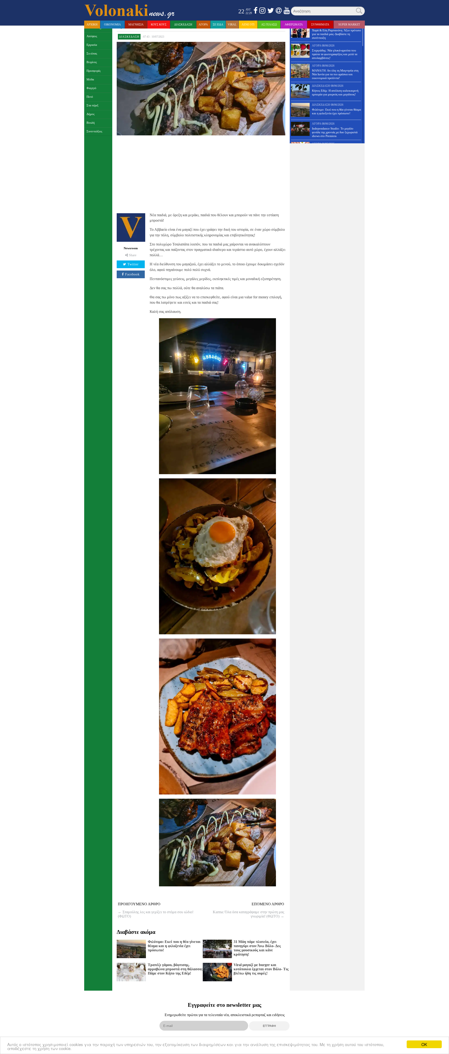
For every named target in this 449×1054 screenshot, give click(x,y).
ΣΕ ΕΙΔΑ (218, 24)
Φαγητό (91, 88)
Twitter (133, 264)
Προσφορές (94, 70)
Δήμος (90, 114)
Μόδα (90, 79)
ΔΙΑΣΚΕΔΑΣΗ (183, 24)
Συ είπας (92, 53)
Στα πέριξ (92, 105)
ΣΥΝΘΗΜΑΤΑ (320, 24)
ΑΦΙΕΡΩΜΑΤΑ (294, 24)
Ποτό (90, 96)
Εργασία (92, 45)
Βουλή (91, 122)
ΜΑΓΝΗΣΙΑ (136, 24)
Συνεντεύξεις (94, 131)
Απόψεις (92, 36)
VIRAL (232, 24)
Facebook (132, 274)
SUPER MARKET (349, 24)
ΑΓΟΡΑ (203, 24)
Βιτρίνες (92, 62)
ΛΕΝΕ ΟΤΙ (248, 24)
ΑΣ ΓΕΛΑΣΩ (269, 24)
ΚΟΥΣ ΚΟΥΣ (159, 24)
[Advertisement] (201, 173)
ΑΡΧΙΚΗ (92, 24)
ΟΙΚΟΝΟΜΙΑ (112, 24)
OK (424, 1044)
